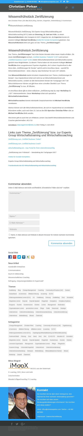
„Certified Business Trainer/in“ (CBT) (46, 57)
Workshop (12, 354)
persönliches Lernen (32, 308)
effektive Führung (24, 329)
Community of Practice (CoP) (54, 290)
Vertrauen (30, 351)
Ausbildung (12, 290)
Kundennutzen (28, 305)
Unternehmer (13, 315)
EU (34, 297)
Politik (48, 308)
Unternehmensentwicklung (44, 312)
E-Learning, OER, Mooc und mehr (20, 372)
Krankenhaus (54, 340)
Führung (48, 297)
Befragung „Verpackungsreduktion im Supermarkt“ (26, 281)
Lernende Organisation (16, 343)
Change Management (29, 290)
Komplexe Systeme (64, 301)
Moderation (61, 305)
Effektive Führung (33, 294)
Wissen (32, 315)
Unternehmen (13, 312)
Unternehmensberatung (27, 312)
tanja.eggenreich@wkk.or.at (27, 125)
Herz (40, 336)
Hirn (45, 336)
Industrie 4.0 (60, 336)
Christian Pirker (16, 20)
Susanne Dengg (14, 347)
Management (52, 305)
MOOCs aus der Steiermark (40, 368)
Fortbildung (40, 297)
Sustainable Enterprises (16, 267)
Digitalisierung (67, 325)
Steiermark (55, 308)
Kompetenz (53, 301)
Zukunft (19, 354)
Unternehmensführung (60, 312)
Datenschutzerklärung (54, 416)
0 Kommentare (67, 20)
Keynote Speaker (35, 301)
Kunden (19, 305)
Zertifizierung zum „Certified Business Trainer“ (24, 139)
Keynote (24, 301)
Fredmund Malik (14, 336)
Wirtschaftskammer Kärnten (53, 351)
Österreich (39, 315)
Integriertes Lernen (14, 301)
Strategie (63, 308)
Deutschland (13, 294)
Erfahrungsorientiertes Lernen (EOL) (20, 297)
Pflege (42, 308)
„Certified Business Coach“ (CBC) (20, 60)
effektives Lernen (36, 329)
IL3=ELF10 (51, 336)
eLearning (44, 294)
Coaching (41, 290)
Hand (35, 336)
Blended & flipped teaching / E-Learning (22, 379)
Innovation (70, 297)
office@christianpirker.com (51, 409)
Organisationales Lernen (16, 308)
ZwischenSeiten (14, 376)
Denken (67, 290)
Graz (63, 297)
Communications (14, 270)
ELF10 (51, 294)
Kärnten (39, 20)
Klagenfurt (46, 20)
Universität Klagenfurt (27, 347)
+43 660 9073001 (31, 1)
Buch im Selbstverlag (15, 274)
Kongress (12, 305)
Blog (34, 20)
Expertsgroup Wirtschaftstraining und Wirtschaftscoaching (49, 333)
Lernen (44, 305)
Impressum (41, 416)
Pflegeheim (61, 343)
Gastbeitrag (56, 297)
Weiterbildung (55, 20)
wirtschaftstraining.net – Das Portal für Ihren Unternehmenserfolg (31, 148)
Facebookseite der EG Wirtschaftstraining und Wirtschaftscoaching (32, 165)
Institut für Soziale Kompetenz (47, 40)
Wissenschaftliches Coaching (18, 277)
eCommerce (22, 294)
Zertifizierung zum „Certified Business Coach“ (24, 143)
